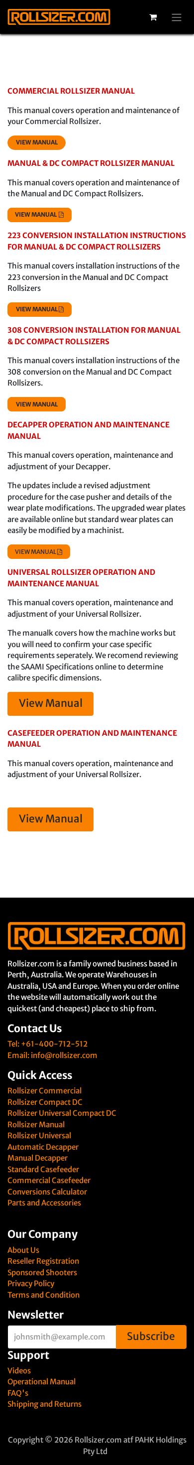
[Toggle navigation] (177, 16)
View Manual (51, 703)
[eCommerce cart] (153, 17)
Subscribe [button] (151, 1336)
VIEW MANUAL (36, 551)
